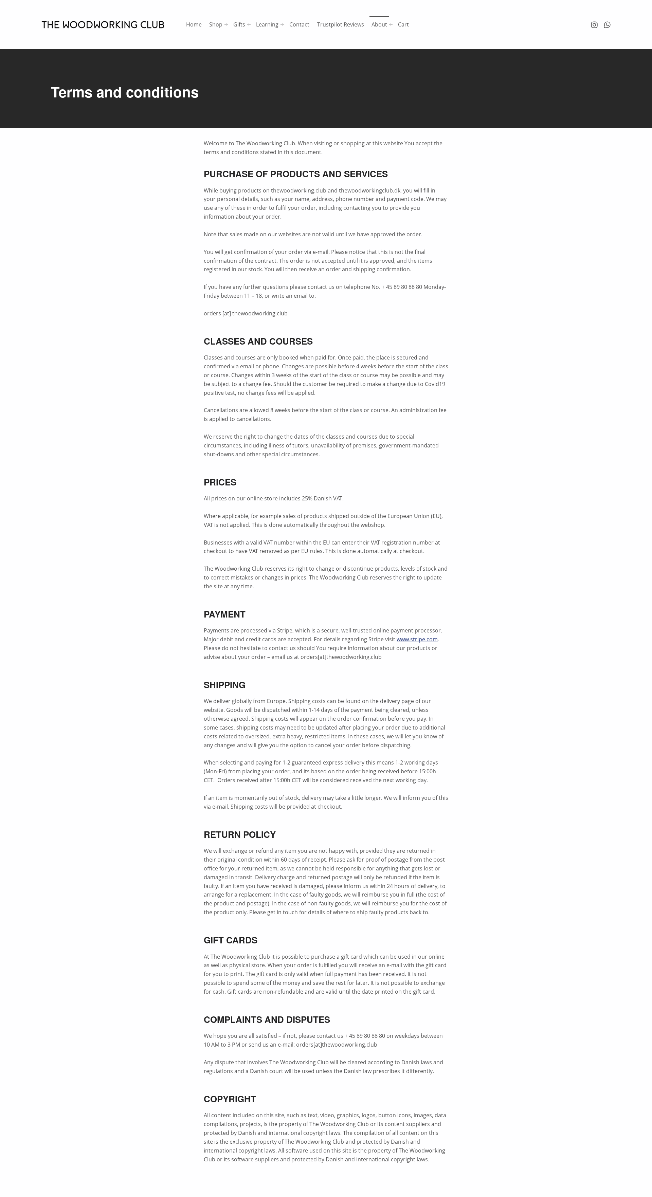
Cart (403, 24)
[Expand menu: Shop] (226, 24)
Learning (267, 24)
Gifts (239, 24)
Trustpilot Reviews (340, 24)
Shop (215, 24)
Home (194, 24)
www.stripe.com (417, 639)
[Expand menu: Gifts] (249, 24)
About (379, 24)
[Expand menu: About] (391, 24)
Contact (299, 24)
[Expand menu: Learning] (282, 24)
